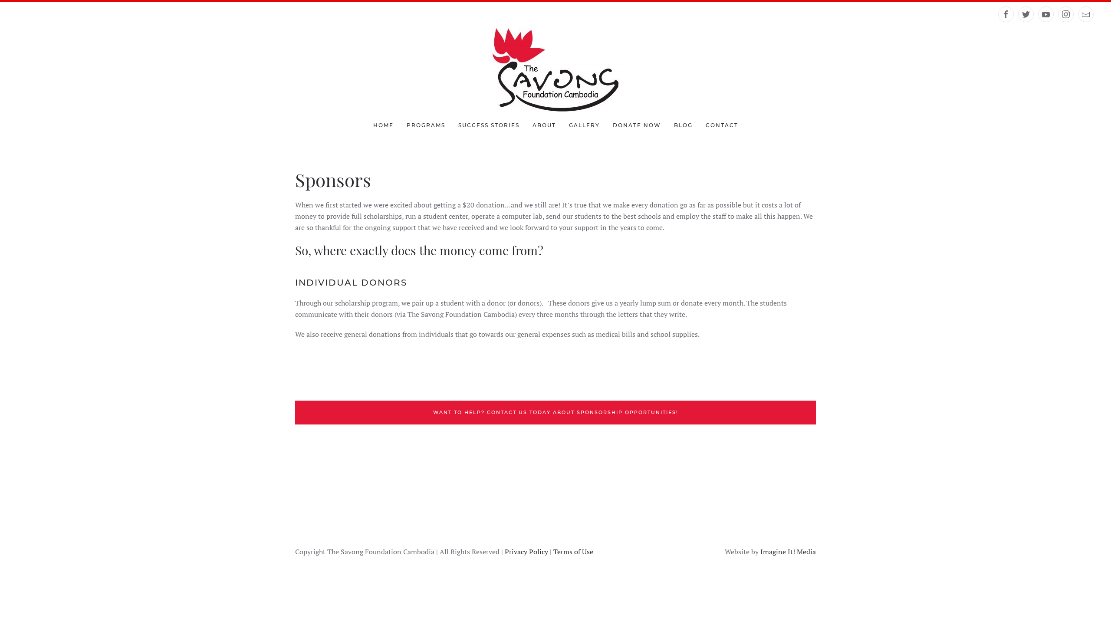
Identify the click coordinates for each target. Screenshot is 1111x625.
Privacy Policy (526, 551)
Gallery (584, 125)
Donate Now (637, 125)
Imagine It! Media (788, 551)
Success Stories (488, 125)
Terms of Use (573, 551)
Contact (722, 125)
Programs (426, 125)
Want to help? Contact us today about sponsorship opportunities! (555, 412)
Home (383, 125)
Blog (683, 125)
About (544, 125)
